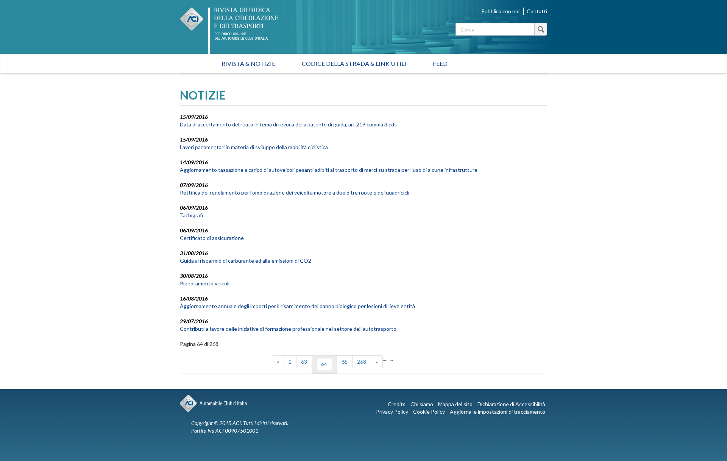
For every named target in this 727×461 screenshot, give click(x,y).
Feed (440, 63)
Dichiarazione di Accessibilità (511, 404)
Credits (397, 404)
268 (361, 361)
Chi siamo (421, 404)
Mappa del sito (455, 404)
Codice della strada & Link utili (354, 63)
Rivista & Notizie (248, 63)
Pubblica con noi (500, 11)
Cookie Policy (429, 411)
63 (304, 361)
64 (324, 364)
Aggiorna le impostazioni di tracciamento (497, 411)
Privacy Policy (392, 411)
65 (345, 361)
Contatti (537, 11)
